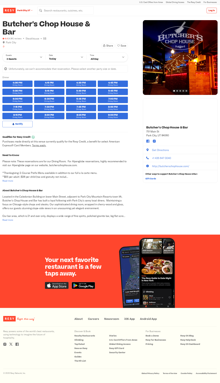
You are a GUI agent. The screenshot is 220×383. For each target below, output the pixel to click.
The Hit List (80, 360)
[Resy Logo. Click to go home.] (9, 10)
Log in (212, 10)
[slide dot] (174, 91)
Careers (93, 319)
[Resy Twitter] (11, 344)
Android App (148, 319)
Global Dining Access (175, 2)
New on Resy (80, 348)
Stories (113, 335)
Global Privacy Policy (150, 373)
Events (77, 352)
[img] (3, 42)
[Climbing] (3, 46)
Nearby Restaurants (84, 335)
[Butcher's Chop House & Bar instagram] (154, 141)
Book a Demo (152, 335)
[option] (180, 57)
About (78, 319)
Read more (7, 180)
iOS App (129, 319)
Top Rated (79, 344)
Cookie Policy (186, 373)
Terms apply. (39, 145)
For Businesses (210, 2)
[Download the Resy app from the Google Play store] (83, 285)
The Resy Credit (194, 2)
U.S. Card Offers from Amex (151, 2)
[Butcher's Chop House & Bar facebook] (147, 141)
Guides (77, 356)
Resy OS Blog (187, 335)
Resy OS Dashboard (190, 344)
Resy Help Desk (188, 340)
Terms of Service (170, 373)
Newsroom (111, 319)
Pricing (149, 344)
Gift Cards (150, 178)
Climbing (78, 340)
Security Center (117, 352)
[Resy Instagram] (4, 344)
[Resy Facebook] (17, 344)
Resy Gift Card (116, 348)
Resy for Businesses (156, 340)
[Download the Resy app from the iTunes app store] (57, 285)
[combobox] (65, 10)
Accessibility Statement (206, 373)
